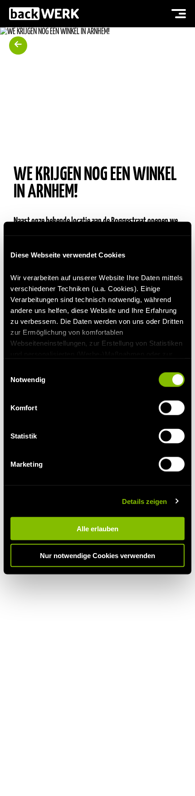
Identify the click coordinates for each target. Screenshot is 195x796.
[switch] (172, 408)
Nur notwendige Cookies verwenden (97, 555)
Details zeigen (144, 501)
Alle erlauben (97, 529)
